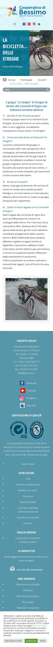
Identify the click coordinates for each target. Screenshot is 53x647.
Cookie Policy (40, 625)
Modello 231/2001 (28, 490)
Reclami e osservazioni (28, 484)
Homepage (26, 79)
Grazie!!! (42, 79)
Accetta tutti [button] (31, 641)
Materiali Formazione (28, 607)
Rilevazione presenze (28, 596)
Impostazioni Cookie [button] (13, 641)
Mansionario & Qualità (28, 584)
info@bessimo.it (26, 373)
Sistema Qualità (28, 502)
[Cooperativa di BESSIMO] (26, 16)
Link (28, 478)
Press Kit (27, 523)
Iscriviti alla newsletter (30, 569)
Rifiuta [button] (42, 641)
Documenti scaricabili (28, 517)
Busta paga (28, 601)
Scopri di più (27, 463)
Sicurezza (28, 496)
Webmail (28, 590)
